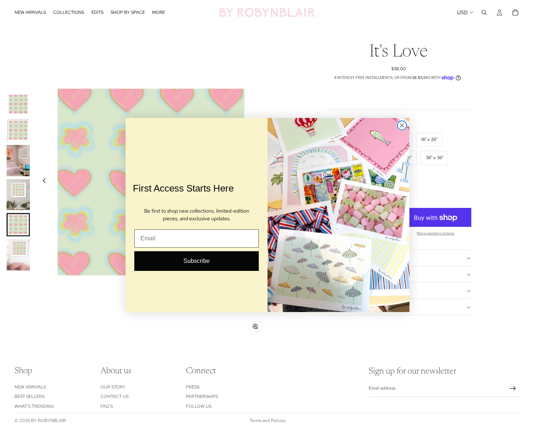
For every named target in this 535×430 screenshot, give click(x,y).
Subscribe (196, 261)
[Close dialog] (402, 125)
